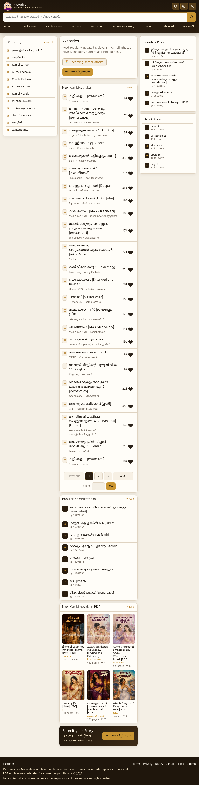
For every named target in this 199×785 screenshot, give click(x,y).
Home (7, 26)
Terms (137, 764)
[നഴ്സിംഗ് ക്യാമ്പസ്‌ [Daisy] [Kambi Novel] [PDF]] (124, 685)
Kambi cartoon (54, 26)
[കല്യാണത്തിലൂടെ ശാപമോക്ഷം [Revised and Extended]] (98, 629)
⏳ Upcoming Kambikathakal (84, 62)
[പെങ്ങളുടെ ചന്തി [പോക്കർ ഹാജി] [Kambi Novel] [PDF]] (98, 685)
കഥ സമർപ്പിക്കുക (77, 72)
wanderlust (119, 663)
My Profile (189, 26)
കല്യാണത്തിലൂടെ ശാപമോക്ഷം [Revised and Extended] (97, 651)
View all (48, 42)
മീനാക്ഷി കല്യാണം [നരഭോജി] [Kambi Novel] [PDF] (73, 650)
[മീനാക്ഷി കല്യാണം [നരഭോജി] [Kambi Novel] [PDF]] (73, 629)
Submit (191, 764)
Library (147, 26)
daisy (115, 713)
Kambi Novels (28, 26)
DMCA (159, 764)
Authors (77, 26)
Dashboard (167, 26)
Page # (85, 486)
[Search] (191, 17)
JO (63, 710)
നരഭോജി (67, 656)
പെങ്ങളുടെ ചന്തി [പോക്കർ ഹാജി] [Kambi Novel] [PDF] (97, 708)
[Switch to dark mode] (184, 6)
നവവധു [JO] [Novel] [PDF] (69, 705)
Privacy (147, 764)
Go (111, 486)
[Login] (192, 6)
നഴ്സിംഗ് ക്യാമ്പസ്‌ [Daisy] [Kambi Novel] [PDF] (123, 706)
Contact (170, 764)
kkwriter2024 (94, 659)
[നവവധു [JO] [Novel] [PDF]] (73, 685)
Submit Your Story (123, 26)
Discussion (97, 26)
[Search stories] (176, 6)
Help (181, 764)
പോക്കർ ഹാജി (95, 716)
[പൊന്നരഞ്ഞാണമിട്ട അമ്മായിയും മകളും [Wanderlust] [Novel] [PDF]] (124, 629)
